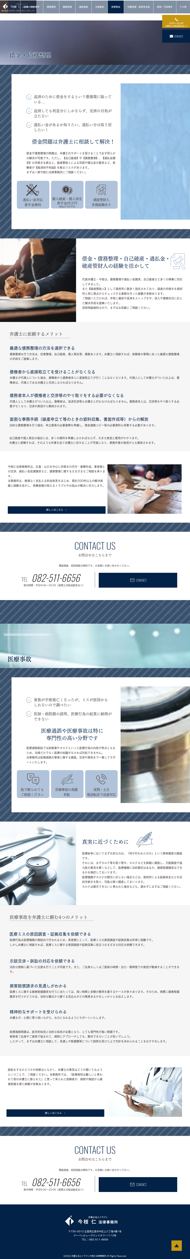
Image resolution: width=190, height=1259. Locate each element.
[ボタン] (176, 21)
